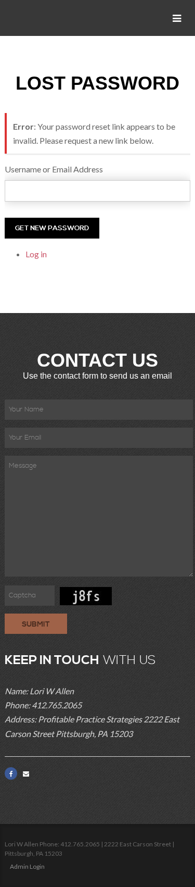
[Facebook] (11, 773)
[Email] (26, 773)
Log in (36, 254)
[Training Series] (41, 18)
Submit (36, 624)
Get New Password (52, 228)
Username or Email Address (54, 169)
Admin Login (27, 866)
